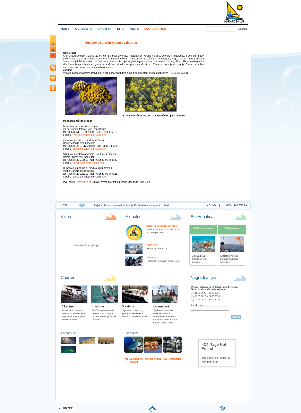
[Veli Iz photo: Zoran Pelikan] (87, 344)
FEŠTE (134, 28)
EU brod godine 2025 (156, 248)
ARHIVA (211, 205)
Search (242, 28)
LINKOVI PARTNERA (235, 205)
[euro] (53, 90)
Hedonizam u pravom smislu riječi (162, 261)
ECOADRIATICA (155, 28)
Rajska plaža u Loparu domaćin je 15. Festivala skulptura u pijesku (132, 205)
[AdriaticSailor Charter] (106, 344)
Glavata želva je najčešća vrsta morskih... (200, 259)
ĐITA (120, 28)
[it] (53, 58)
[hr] (53, 40)
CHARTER (104, 28)
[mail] (53, 80)
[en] (53, 46)
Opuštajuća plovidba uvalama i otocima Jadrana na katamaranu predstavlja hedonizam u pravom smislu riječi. (165, 316)
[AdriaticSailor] (68, 344)
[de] (53, 51)
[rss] (53, 70)
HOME (65, 28)
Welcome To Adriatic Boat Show (234, 12)
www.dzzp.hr (84, 182)
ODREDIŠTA (83, 28)
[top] (152, 412)
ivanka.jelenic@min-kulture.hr (89, 134)
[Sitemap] (66, 409)
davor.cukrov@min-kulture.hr (89, 162)
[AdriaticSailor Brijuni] (68, 353)
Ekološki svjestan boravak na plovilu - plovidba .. (230, 259)
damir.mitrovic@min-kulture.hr (89, 148)
